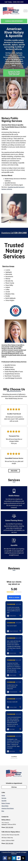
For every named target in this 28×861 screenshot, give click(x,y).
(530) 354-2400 (9, 827)
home (3, 795)
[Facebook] (5, 858)
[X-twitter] (23, 858)
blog (3, 811)
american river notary (8, 808)
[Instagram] (9, 858)
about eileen (5, 806)
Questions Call (14, 233)
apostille (4, 800)
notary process (6, 803)
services (4, 798)
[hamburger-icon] (25, 11)
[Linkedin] (14, 858)
